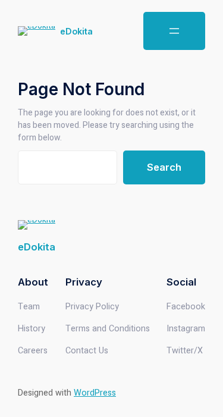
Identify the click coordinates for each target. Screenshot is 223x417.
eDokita (76, 31)
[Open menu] (174, 31)
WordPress (95, 393)
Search (164, 167)
